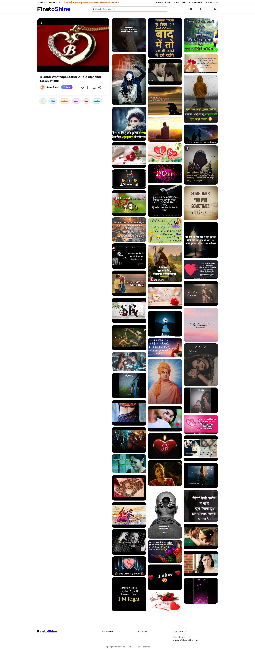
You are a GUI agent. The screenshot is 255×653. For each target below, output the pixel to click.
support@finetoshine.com (185, 640)
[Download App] (191, 9)
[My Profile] (215, 9)
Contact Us (213, 2)
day (42, 101)
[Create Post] (207, 9)
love (86, 101)
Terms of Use (196, 2)
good (76, 101)
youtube (64, 101)
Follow (67, 87)
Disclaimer (180, 2)
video (52, 101)
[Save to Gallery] (143, 26)
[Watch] (199, 9)
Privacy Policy (164, 2)
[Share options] (143, 21)
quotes (97, 101)
